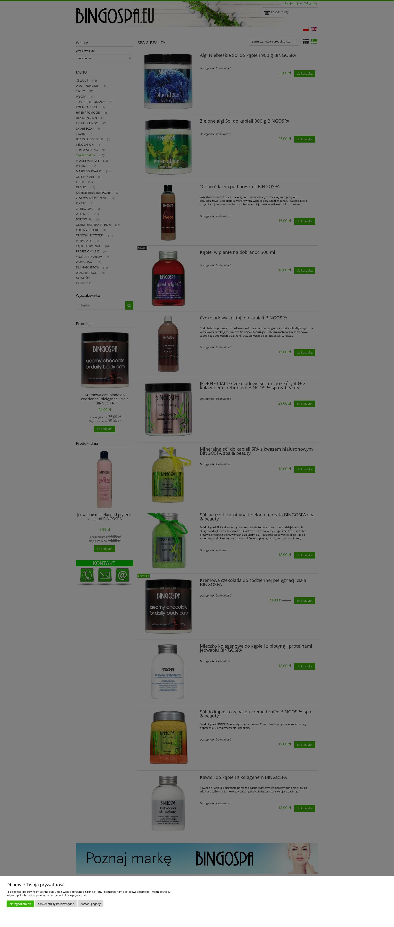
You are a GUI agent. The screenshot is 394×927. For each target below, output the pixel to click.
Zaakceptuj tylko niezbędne (56, 904)
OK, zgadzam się (20, 904)
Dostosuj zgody (90, 904)
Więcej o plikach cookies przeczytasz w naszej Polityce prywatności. (47, 895)
